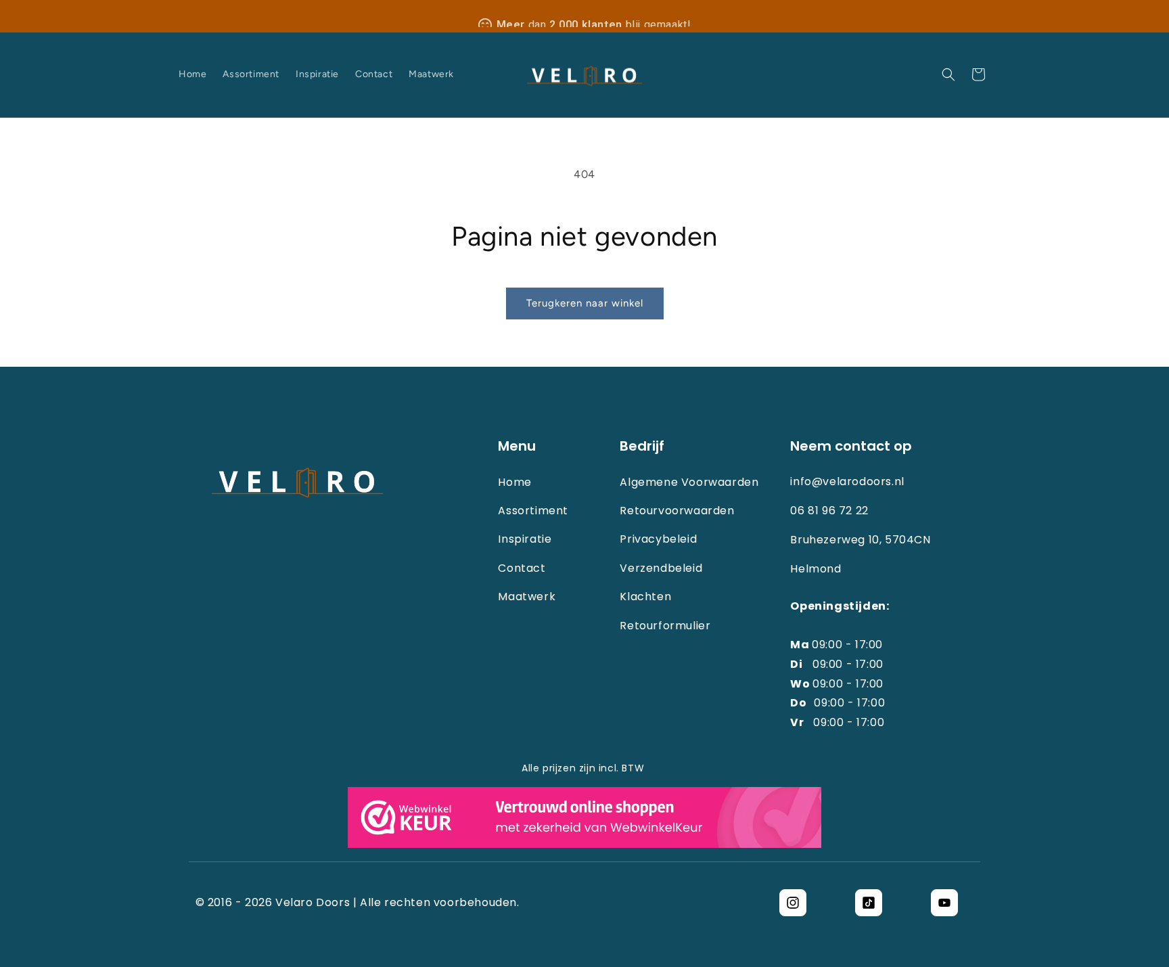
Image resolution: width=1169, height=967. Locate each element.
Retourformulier (665, 626)
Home (514, 482)
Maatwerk (526, 596)
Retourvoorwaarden (677, 510)
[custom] (792, 902)
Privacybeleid (658, 539)
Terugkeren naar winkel (584, 303)
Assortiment (533, 510)
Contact (521, 568)
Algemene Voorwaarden (689, 482)
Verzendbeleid (661, 568)
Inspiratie (524, 539)
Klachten (645, 596)
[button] (948, 74)
